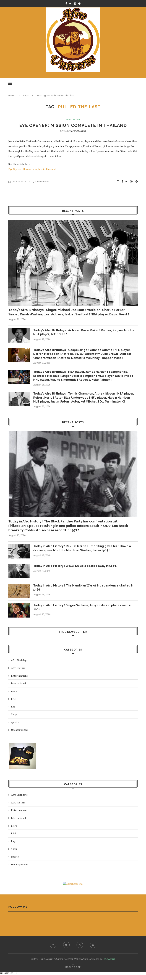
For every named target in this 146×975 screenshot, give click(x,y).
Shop (14, 714)
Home (11, 95)
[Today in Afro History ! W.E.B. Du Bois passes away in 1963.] (19, 571)
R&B (13, 699)
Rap (78, 119)
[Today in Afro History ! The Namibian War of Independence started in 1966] (19, 591)
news (69, 119)
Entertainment (19, 675)
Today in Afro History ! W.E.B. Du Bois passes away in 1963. (75, 566)
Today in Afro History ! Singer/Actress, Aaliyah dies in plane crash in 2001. (82, 607)
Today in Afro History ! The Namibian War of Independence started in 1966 (83, 587)
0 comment (43, 181)
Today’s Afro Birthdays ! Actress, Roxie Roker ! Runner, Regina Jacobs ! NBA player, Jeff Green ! (84, 332)
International (18, 683)
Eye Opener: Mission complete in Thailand (73, 125)
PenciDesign (109, 958)
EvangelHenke (78, 130)
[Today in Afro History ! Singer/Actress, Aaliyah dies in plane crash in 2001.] (19, 610)
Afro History (18, 668)
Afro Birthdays (19, 660)
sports (15, 722)
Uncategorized (19, 729)
